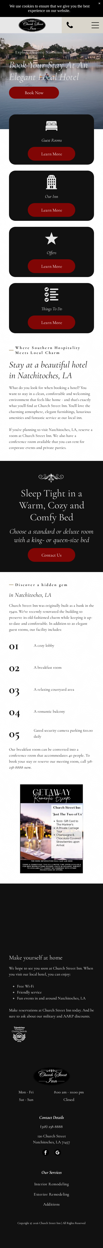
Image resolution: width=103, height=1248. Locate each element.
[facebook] (45, 1153)
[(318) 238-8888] (70, 27)
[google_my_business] (57, 1153)
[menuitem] (51, 1184)
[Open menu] (95, 25)
